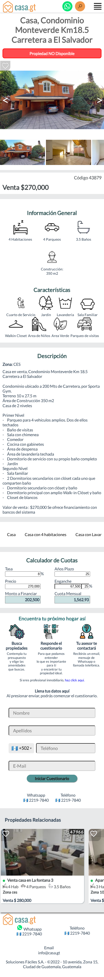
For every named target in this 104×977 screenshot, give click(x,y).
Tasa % (24, 571)
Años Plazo (64, 568)
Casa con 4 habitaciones (45, 534)
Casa (11, 534)
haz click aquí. (75, 680)
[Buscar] (80, 6)
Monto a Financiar (22, 596)
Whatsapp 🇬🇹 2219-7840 (29, 931)
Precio (10, 581)
